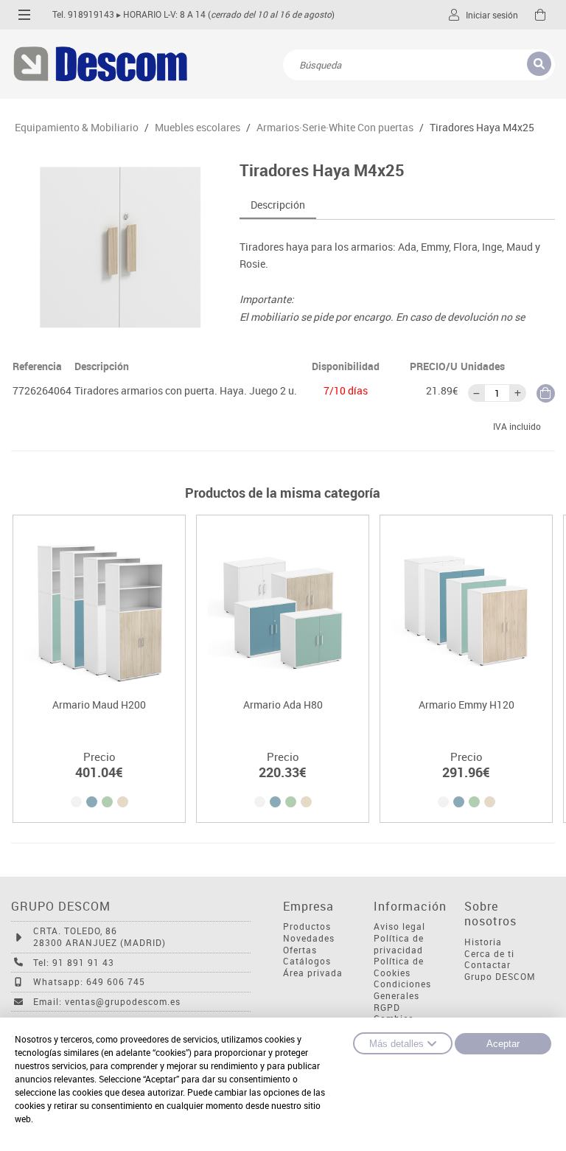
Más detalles (396, 1043)
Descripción (278, 205)
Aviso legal (399, 926)
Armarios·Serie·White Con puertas (334, 127)
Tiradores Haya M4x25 (482, 127)
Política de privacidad (399, 944)
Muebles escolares (197, 127)
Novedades (309, 938)
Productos (307, 926)
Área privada (313, 972)
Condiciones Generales (402, 989)
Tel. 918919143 (83, 14)
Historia (483, 941)
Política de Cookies (399, 967)
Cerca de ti (489, 953)
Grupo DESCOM (500, 976)
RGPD (387, 1007)
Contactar (487, 964)
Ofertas (300, 950)
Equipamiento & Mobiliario (77, 127)
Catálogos (307, 961)
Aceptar (503, 1043)
